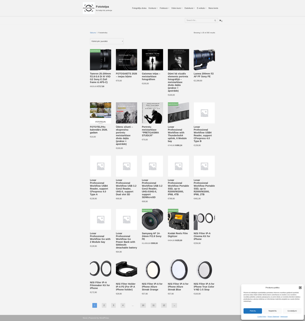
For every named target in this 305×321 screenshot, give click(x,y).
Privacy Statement (273, 316)
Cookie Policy (261, 316)
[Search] (215, 20)
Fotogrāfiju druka (139, 8)
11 (153, 305)
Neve (85, 318)
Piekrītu (253, 311)
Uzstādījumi (292, 311)
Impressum (284, 316)
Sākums (93, 33)
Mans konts (213, 8)
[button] (300, 287)
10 (143, 305)
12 (164, 305)
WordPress (104, 318)
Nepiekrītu (273, 311)
